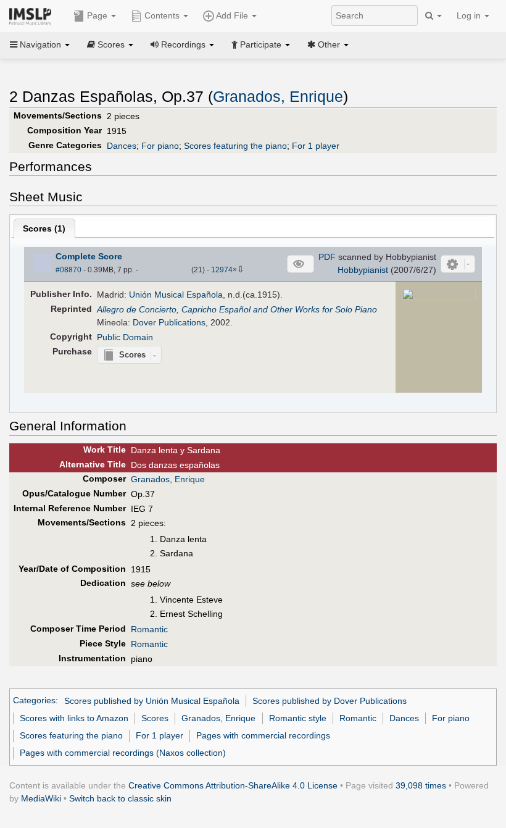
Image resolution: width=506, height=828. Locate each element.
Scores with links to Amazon (74, 718)
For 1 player (315, 146)
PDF (327, 257)
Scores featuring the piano (235, 146)
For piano (160, 146)
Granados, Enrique (278, 96)
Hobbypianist (363, 270)
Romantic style (297, 718)
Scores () (44, 228)
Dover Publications (169, 322)
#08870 (68, 270)
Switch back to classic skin (120, 798)
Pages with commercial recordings (263, 735)
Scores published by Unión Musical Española (151, 701)
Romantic (149, 629)
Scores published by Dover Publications (329, 701)
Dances (121, 146)
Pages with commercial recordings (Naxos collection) (123, 753)
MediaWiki (41, 798)
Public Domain (125, 337)
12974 (222, 270)
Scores (154, 718)
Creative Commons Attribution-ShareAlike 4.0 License (233, 785)
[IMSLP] (33, 15)
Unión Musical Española (176, 294)
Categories (34, 701)
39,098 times (421, 785)
